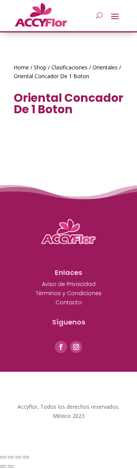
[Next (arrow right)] (11, 466)
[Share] (11, 457)
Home (21, 67)
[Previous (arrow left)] (3, 466)
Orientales (105, 67)
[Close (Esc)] (3, 457)
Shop (40, 67)
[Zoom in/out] (26, 457)
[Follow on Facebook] (61, 347)
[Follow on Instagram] (76, 347)
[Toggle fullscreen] (18, 457)
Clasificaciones (69, 67)
